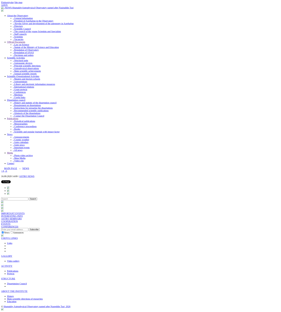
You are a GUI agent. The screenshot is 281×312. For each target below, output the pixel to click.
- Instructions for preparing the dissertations (33, 108)
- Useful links (19, 97)
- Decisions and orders (23, 55)
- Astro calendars (20, 142)
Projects (10, 273)
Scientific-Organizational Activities (23, 76)
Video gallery (13, 261)
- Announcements (21, 137)
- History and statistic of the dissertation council (34, 102)
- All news (17, 150)
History (10, 296)
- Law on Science (21, 44)
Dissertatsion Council (17, 283)
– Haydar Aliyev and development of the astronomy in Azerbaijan (43, 23)
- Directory (18, 26)
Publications (12, 118)
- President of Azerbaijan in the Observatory (33, 21)
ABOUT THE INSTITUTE (14, 291)
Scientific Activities (16, 58)
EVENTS (5, 224)
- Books (16, 129)
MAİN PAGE (10, 168)
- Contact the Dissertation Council (28, 116)
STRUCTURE (8, 278)
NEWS (25, 168)
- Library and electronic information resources (34, 84)
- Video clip (18, 161)
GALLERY (6, 256)
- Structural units (20, 60)
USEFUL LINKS (9, 238)
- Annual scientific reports (25, 73)
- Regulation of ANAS (23, 52)
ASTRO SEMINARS (11, 218)
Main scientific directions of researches (25, 299)
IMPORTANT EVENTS (13, 213)
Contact (10, 163)
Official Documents (16, 42)
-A (6, 171)
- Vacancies (18, 39)
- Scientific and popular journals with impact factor (36, 131)
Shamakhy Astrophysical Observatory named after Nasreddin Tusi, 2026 (37, 306)
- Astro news (19, 145)
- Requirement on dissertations (27, 105)
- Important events (21, 147)
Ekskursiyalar (7, 2)
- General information (23, 18)
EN (6, 5)
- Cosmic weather (21, 139)
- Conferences (19, 92)
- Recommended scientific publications (31, 110)
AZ (2, 5)
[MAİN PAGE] (2, 10)
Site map (18, 2)
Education (11, 301)
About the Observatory (17, 15)
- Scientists (18, 36)
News (9, 134)
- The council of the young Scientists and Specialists (37, 31)
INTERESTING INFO (12, 216)
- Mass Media (19, 158)
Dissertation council (16, 100)
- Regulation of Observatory (26, 50)
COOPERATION (9, 221)
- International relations (23, 87)
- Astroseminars (20, 81)
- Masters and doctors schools (26, 79)
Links (9, 243)
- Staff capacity (20, 34)
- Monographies (20, 124)
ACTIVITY (6, 266)
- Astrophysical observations (26, 68)
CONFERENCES (9, 226)
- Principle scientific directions (27, 66)
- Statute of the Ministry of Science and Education (36, 47)
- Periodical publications (24, 121)
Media (10, 153)
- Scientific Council (22, 29)
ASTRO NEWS (26, 176)
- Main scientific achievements (27, 71)
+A (2, 171)
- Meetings (18, 95)
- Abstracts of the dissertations (26, 113)
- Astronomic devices (22, 63)
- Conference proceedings (25, 126)
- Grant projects (20, 89)
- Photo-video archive (23, 155)
